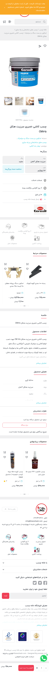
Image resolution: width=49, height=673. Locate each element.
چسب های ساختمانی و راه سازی (26, 30)
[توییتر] (35, 583)
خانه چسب (42, 30)
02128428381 (38, 518)
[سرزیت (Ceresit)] (40, 210)
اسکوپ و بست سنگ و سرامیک (35, 33)
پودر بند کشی (35, 146)
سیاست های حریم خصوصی (24, 657)
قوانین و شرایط (8, 653)
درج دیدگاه (24, 425)
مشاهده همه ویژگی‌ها (13, 169)
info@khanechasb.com (34, 521)
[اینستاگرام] (40, 583)
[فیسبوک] (45, 583)
